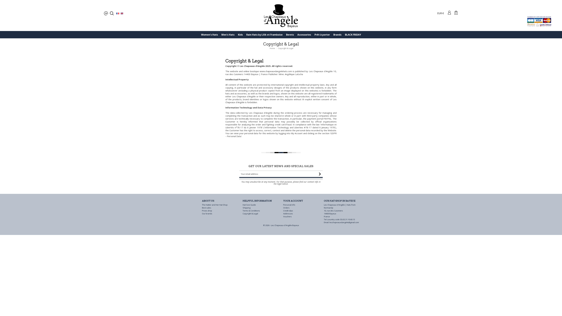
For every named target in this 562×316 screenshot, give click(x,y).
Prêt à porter (322, 34)
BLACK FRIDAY (353, 34)
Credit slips (288, 210)
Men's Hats (227, 34)
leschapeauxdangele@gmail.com (344, 222)
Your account (293, 201)
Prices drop (207, 210)
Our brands (207, 213)
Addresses (288, 213)
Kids (240, 34)
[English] (122, 13)
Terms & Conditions (251, 210)
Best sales (206, 207)
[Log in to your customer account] (449, 12)
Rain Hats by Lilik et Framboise (264, 34)
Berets (290, 34)
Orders (286, 207)
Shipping (246, 207)
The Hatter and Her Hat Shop (215, 204)
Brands (337, 34)
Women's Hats (209, 34)
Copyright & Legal (250, 213)
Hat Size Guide (249, 204)
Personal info (289, 204)
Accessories (304, 34)
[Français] (117, 13)
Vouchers (287, 216)
